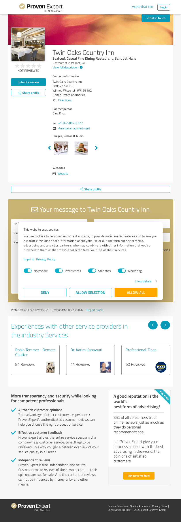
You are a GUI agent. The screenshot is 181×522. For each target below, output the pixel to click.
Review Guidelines (118, 506)
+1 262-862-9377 (70, 123)
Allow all (136, 292)
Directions (65, 100)
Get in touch (157, 18)
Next (96, 148)
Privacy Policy (45, 259)
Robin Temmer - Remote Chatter (35, 352)
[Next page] (165, 325)
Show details (143, 281)
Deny (45, 292)
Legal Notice (114, 510)
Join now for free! (139, 476)
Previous (49, 148)
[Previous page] (153, 325)
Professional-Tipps (141, 349)
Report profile (95, 310)
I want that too (141, 6)
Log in (164, 7)
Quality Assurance (140, 506)
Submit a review (28, 82)
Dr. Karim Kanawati (86, 349)
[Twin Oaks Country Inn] (28, 44)
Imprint (29, 259)
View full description (66, 67)
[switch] (59, 270)
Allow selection (90, 292)
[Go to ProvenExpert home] (40, 8)
